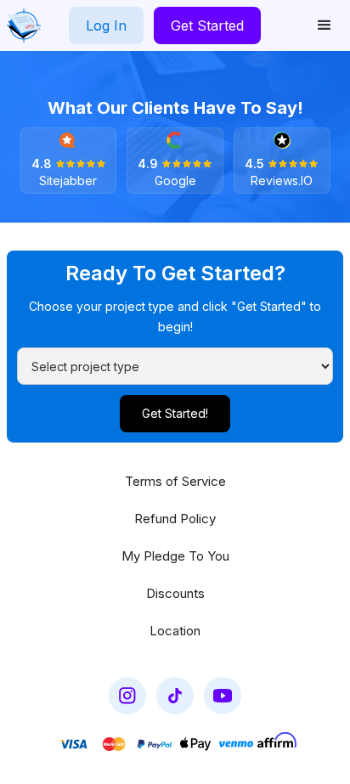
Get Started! (175, 413)
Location (175, 631)
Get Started (207, 25)
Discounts (175, 593)
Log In (106, 25)
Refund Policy (175, 518)
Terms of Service (175, 481)
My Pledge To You (175, 556)
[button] (324, 25)
